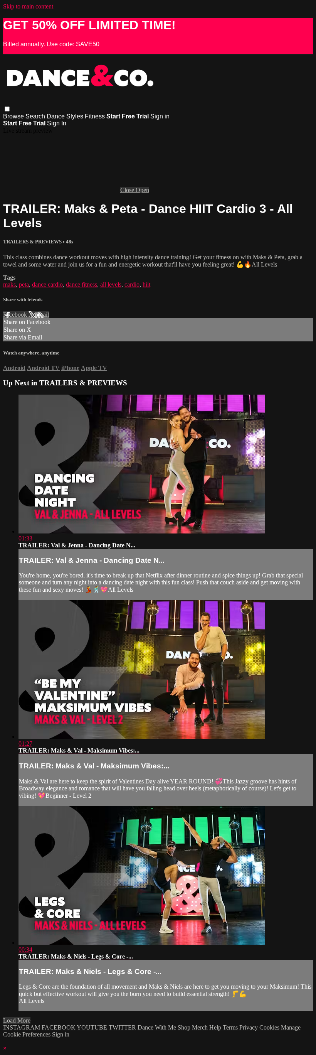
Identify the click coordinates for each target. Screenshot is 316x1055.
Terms (231, 1027)
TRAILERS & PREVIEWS (33, 242)
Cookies (270, 1027)
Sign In (56, 123)
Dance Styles (65, 116)
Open (142, 190)
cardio (132, 284)
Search (36, 116)
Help (216, 1027)
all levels (110, 284)
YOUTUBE (92, 1027)
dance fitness (81, 284)
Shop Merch (193, 1027)
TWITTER (122, 1027)
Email (42, 314)
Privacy (249, 1027)
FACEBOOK (59, 1027)
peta (24, 284)
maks (9, 284)
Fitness (95, 116)
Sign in (160, 116)
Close (128, 190)
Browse (14, 116)
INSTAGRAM (21, 1027)
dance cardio (47, 284)
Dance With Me (157, 1027)
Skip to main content (28, 6)
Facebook (16, 314)
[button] (7, 108)
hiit (146, 284)
